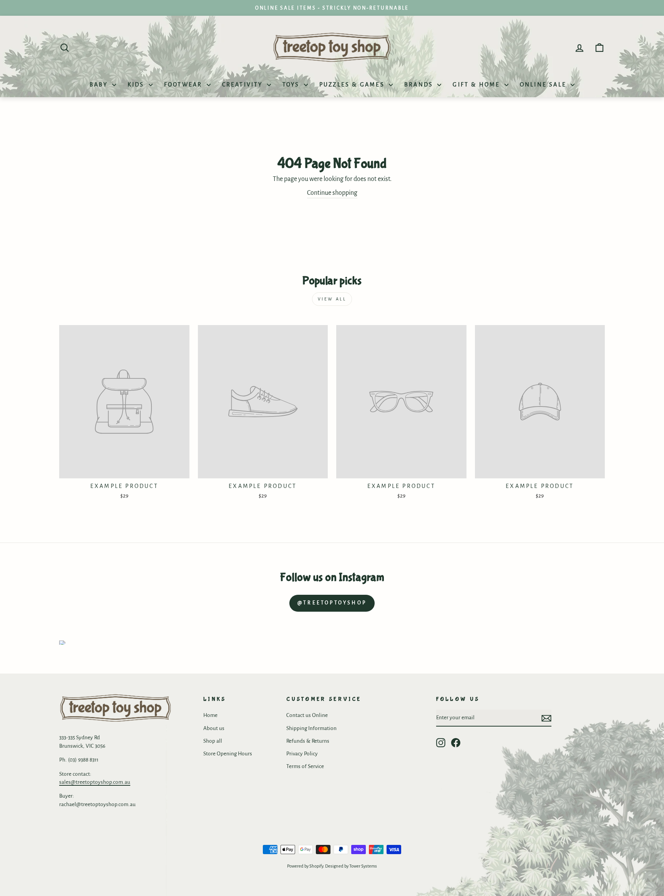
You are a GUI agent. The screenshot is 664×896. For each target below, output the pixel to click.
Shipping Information (311, 728)
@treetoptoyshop (332, 603)
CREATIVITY (243, 84)
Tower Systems (363, 866)
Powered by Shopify (305, 866)
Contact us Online (307, 715)
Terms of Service (305, 766)
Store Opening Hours (227, 754)
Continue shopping (332, 192)
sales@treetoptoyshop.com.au (94, 782)
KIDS (137, 84)
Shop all (212, 741)
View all (332, 299)
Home (210, 715)
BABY (100, 84)
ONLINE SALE (544, 84)
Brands (419, 84)
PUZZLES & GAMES (353, 84)
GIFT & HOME (477, 84)
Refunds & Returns (307, 741)
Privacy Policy (302, 754)
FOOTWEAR (184, 84)
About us (213, 728)
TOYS (292, 84)
